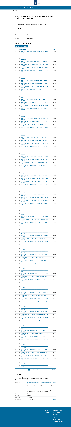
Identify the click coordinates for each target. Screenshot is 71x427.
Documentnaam (25, 49)
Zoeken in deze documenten (20, 46)
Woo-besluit (13, 10)
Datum (54, 49)
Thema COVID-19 (27, 7)
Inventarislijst (54, 399)
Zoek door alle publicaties (18, 7)
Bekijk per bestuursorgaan (37, 7)
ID (16, 49)
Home (11, 7)
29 (42, 369)
